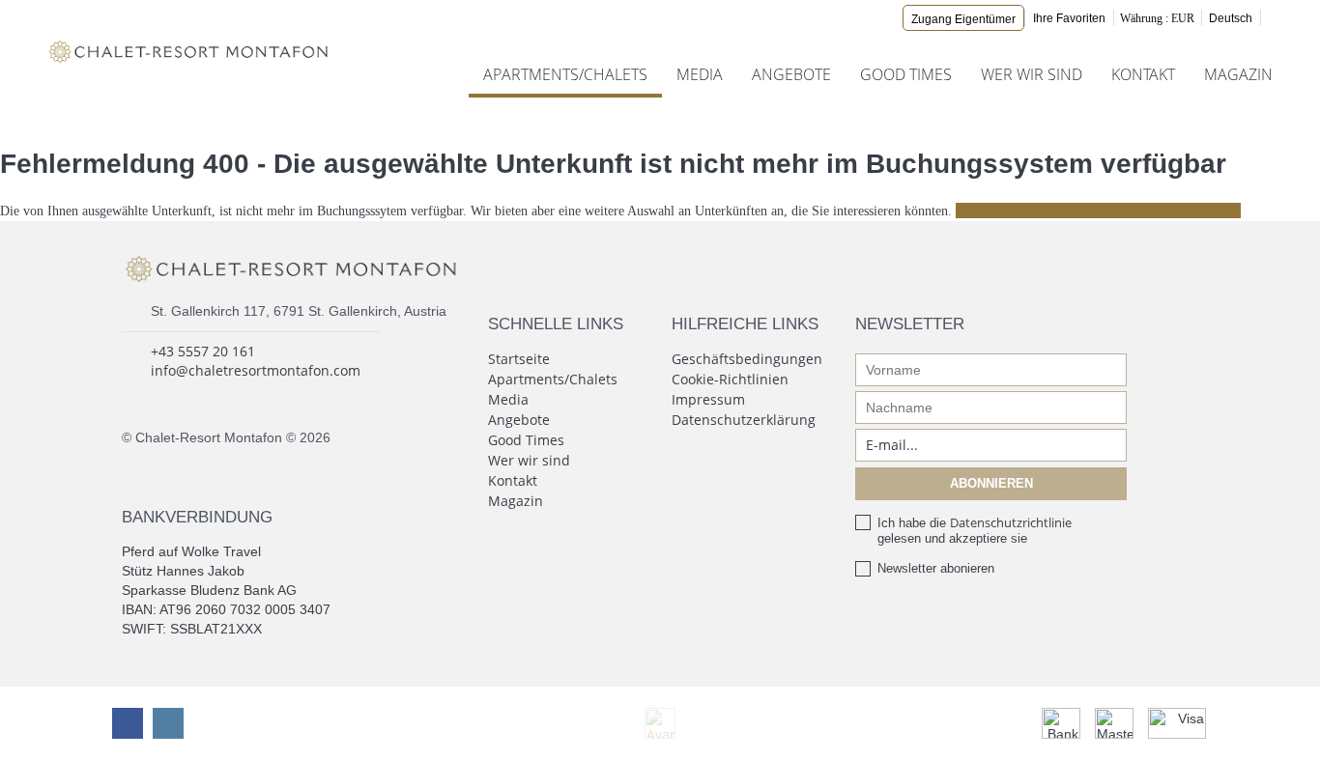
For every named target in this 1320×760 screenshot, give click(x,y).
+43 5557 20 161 (203, 351)
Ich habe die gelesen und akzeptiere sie (974, 530)
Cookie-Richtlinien (730, 379)
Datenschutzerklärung (744, 419)
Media (699, 74)
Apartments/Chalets (565, 74)
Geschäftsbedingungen (747, 359)
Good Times (906, 74)
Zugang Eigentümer (963, 19)
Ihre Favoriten (1069, 18)
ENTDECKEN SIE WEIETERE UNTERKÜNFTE (1098, 210)
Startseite (519, 359)
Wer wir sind (1031, 74)
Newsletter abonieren (935, 568)
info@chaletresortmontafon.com (255, 370)
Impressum (708, 399)
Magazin (1238, 74)
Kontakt (1143, 74)
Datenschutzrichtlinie (1011, 522)
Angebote (791, 74)
